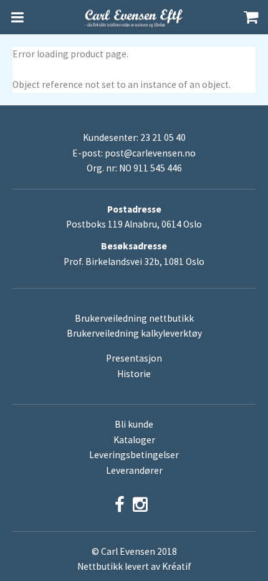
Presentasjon (134, 358)
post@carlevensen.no (150, 153)
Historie (134, 374)
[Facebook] (120, 505)
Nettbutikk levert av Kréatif (134, 566)
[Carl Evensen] (134, 17)
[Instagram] (140, 505)
